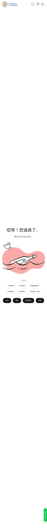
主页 (7, 300)
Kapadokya (35, 286)
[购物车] (37, 4)
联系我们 (28, 300)
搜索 (40, 300)
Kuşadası (11, 291)
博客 (17, 300)
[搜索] (32, 4)
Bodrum (22, 291)
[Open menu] (42, 4)
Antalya (22, 286)
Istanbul (11, 286)
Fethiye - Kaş (34, 291)
